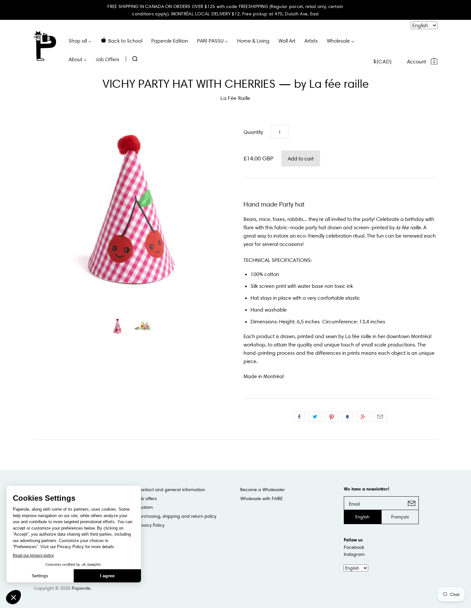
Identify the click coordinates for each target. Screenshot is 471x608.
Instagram (354, 554)
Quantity (253, 132)
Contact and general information (171, 489)
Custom (145, 507)
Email (380, 416)
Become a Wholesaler (262, 489)
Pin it (331, 416)
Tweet (315, 416)
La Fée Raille (235, 98)
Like (299, 416)
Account (416, 61)
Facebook (354, 547)
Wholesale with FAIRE (261, 498)
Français (400, 517)
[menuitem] (80, 40)
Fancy (347, 416)
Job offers (147, 498)
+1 (363, 416)
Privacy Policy (150, 525)
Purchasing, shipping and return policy (176, 516)
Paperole (81, 588)
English (362, 517)
